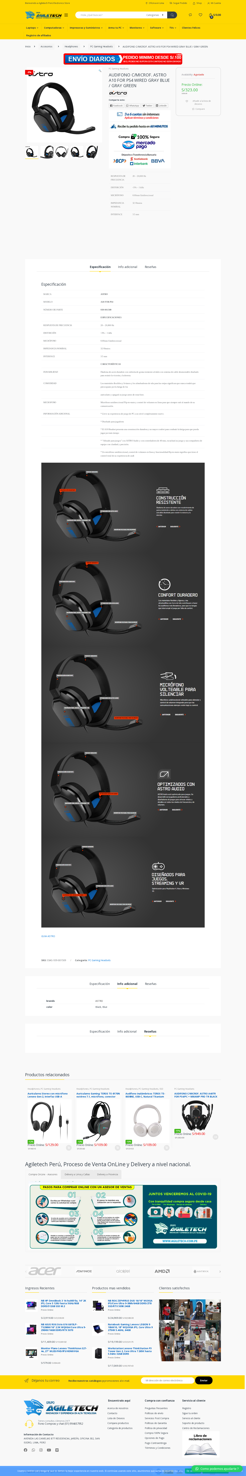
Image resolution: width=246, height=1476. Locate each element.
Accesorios (46, 46)
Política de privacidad (156, 1428)
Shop (199, 3)
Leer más (215, 1137)
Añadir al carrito (69, 1148)
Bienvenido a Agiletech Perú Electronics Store (47, 3)
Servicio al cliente (191, 1418)
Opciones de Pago (154, 1438)
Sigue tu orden (190, 1413)
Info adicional (127, 267)
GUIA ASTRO (48, 936)
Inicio (28, 46)
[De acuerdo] (241, 1471)
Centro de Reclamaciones (196, 1428)
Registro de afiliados (38, 35)
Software (155, 27)
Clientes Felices (191, 27)
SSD (161, 1088)
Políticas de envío (154, 1413)
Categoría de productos (120, 1428)
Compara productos (118, 1423)
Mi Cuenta (216, 3)
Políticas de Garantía (156, 1423)
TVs (171, 27)
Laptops (31, 27)
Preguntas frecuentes (156, 1408)
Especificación (100, 267)
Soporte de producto (193, 1423)
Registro (186, 1408)
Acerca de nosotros (117, 1408)
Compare (200, 108)
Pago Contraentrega (155, 1443)
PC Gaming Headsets (101, 46)
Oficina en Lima (156, 3)
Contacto (112, 1413)
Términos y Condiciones (157, 1447)
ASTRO (99, 1000)
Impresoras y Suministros (85, 27)
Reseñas (150, 267)
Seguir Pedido (180, 3)
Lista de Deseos (116, 1418)
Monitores (136, 27)
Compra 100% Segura (156, 1433)
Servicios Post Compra (157, 1418)
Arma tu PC (115, 27)
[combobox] (109, 15)
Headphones (71, 46)
